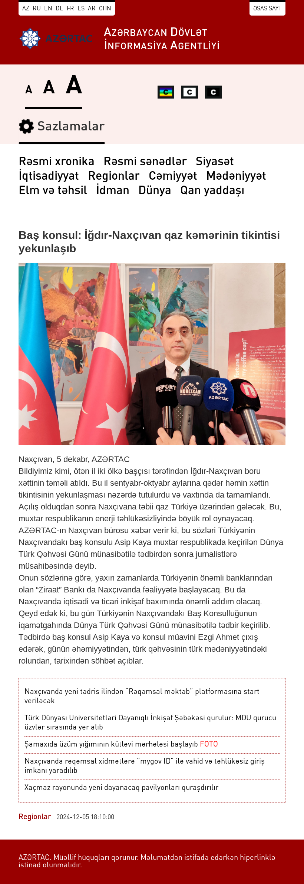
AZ (25, 9)
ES (81, 9)
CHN (105, 9)
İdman (112, 191)
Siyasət (215, 162)
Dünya (154, 191)
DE (59, 9)
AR (92, 9)
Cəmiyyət (173, 177)
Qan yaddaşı (212, 191)
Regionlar (114, 177)
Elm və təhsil (53, 191)
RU (37, 9)
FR (70, 9)
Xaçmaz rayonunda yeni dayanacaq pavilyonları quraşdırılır (121, 788)
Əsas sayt (267, 9)
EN (48, 9)
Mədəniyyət (236, 177)
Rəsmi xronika (57, 162)
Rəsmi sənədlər (145, 162)
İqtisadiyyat (49, 177)
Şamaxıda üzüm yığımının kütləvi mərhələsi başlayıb (121, 744)
